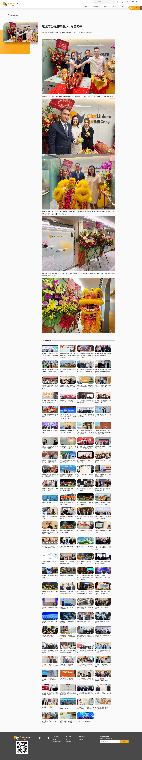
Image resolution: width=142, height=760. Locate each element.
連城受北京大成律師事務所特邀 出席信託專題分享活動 (50, 447)
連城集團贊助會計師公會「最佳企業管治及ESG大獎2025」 (68, 447)
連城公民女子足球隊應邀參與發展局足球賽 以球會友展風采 (50, 370)
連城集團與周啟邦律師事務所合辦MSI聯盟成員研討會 (50, 475)
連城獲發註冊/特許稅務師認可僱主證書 (49, 562)
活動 (54, 739)
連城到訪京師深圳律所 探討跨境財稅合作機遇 (85, 415)
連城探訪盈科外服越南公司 (66, 665)
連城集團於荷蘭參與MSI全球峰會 (50, 608)
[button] (87, 6)
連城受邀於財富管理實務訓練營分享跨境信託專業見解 (103, 386)
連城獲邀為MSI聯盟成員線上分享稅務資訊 (85, 489)
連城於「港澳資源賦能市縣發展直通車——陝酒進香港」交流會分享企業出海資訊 (85, 577)
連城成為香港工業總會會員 (66, 576)
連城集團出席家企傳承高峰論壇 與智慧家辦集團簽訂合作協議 (85, 447)
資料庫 (114, 6)
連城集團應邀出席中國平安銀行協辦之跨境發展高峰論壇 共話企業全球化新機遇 (50, 532)
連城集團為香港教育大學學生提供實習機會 (103, 622)
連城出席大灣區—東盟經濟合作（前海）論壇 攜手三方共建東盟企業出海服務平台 (68, 416)
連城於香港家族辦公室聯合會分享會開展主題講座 (103, 489)
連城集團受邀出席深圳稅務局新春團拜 (50, 576)
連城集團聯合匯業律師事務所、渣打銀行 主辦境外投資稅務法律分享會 (85, 636)
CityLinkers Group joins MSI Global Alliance (67, 707)
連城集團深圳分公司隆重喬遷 (84, 530)
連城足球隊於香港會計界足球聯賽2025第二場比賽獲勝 (103, 503)
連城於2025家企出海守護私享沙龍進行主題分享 (68, 461)
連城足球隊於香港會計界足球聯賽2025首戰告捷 (68, 531)
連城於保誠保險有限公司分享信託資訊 (103, 531)
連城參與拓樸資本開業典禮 (66, 679)
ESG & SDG (96, 6)
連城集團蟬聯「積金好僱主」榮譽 (103, 415)
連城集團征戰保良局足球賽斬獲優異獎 (50, 415)
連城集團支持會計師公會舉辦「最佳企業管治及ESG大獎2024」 (102, 593)
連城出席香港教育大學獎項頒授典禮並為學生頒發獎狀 (103, 517)
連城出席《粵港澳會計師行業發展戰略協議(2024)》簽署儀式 (85, 592)
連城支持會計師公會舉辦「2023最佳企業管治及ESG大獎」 (68, 721)
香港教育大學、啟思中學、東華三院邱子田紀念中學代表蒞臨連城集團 (103, 547)
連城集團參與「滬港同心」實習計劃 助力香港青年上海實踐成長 (50, 354)
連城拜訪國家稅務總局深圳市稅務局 (85, 693)
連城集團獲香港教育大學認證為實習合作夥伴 (85, 608)
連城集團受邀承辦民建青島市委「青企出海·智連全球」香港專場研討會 (50, 386)
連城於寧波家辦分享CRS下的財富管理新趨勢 (85, 401)
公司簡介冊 (56, 736)
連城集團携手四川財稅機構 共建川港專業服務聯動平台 (103, 354)
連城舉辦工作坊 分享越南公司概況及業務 (50, 721)
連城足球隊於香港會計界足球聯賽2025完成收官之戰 (68, 489)
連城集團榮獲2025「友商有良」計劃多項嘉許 (85, 461)
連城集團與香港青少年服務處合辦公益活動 (68, 622)
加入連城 (68, 736)
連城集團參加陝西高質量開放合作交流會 (50, 622)
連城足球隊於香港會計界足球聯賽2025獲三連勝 (85, 503)
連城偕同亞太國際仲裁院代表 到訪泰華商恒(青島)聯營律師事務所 (103, 371)
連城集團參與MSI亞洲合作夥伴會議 (103, 608)
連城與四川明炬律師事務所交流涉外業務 (103, 636)
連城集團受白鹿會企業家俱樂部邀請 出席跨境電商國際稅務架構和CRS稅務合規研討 (103, 432)
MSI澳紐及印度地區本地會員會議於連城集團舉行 (67, 562)
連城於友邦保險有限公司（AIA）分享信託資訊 (48, 636)
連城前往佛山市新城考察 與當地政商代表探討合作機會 (68, 651)
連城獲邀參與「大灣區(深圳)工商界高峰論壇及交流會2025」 (103, 576)
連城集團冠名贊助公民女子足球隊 (103, 461)
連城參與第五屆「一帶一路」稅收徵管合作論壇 (68, 608)
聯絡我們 (123, 6)
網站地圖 (68, 741)
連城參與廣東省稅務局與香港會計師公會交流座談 (50, 693)
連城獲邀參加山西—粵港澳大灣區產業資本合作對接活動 (68, 475)
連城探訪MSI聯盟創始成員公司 (103, 693)
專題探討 (106, 6)
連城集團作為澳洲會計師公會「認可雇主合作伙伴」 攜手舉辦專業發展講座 (85, 432)
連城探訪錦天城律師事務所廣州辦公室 (85, 651)
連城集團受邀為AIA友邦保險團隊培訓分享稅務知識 (103, 562)
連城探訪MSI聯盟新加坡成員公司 (50, 665)
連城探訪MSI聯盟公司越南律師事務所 (103, 665)
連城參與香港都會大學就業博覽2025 (68, 547)
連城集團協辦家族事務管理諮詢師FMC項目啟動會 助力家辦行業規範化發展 (85, 355)
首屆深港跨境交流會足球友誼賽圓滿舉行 (68, 370)
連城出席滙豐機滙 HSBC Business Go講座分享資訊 (102, 679)
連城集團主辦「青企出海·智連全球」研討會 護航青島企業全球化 (85, 370)
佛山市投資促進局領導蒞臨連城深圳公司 (103, 651)
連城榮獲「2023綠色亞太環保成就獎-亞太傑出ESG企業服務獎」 (85, 707)
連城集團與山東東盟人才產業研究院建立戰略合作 (103, 447)
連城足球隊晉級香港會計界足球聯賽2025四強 (68, 503)
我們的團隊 (82, 736)
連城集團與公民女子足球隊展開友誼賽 (50, 592)
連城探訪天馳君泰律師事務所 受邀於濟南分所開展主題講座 (50, 461)
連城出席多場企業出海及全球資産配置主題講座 (103, 475)
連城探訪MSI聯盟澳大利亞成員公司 (85, 475)
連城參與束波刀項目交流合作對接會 (50, 679)
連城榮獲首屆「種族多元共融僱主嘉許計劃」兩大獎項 (68, 431)
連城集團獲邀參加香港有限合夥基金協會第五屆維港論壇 (50, 401)
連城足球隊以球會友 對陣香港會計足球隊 (85, 562)
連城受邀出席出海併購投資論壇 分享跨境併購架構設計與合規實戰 (85, 386)
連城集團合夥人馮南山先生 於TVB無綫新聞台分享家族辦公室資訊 (67, 636)
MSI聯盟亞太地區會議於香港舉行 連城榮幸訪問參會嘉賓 (50, 547)
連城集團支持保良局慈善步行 (67, 401)
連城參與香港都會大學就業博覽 (85, 679)
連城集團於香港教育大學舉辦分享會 (85, 547)
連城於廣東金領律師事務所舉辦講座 (85, 665)
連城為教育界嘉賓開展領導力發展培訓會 (68, 517)
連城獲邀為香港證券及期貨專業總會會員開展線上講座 (68, 592)
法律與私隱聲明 (57, 741)
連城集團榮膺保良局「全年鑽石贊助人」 (50, 431)
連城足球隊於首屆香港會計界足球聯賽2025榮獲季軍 (50, 489)
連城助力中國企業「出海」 (49, 502)
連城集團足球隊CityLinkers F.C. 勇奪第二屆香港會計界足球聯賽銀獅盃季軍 (68, 355)
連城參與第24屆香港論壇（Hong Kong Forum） (101, 707)
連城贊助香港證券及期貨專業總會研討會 (50, 651)
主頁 (79, 6)
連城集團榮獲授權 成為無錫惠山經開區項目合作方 (68, 693)
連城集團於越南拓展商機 (83, 621)
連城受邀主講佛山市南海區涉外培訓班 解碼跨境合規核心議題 (68, 386)
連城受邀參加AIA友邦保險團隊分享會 (50, 517)
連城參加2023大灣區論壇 (83, 721)
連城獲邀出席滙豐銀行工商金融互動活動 (85, 517)
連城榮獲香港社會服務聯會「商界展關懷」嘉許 (103, 401)
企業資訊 (68, 739)
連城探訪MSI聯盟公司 (47, 707)
